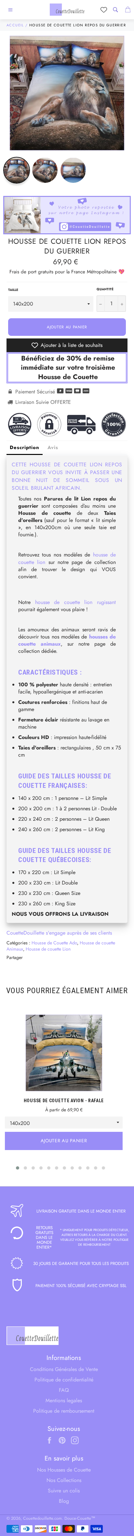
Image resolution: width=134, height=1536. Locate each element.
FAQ (64, 1390)
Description (24, 447)
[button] (17, 1168)
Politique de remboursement (63, 1411)
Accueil (15, 25)
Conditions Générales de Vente (64, 1369)
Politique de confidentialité (63, 1379)
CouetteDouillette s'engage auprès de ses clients (59, 933)
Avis (52, 447)
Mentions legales (64, 1400)
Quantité (105, 289)
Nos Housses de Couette (64, 1470)
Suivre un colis (64, 1490)
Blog (64, 1501)
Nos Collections (64, 1480)
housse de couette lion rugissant (75, 602)
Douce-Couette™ (79, 1518)
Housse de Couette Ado (54, 942)
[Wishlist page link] (103, 10)
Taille (13, 290)
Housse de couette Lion (48, 949)
